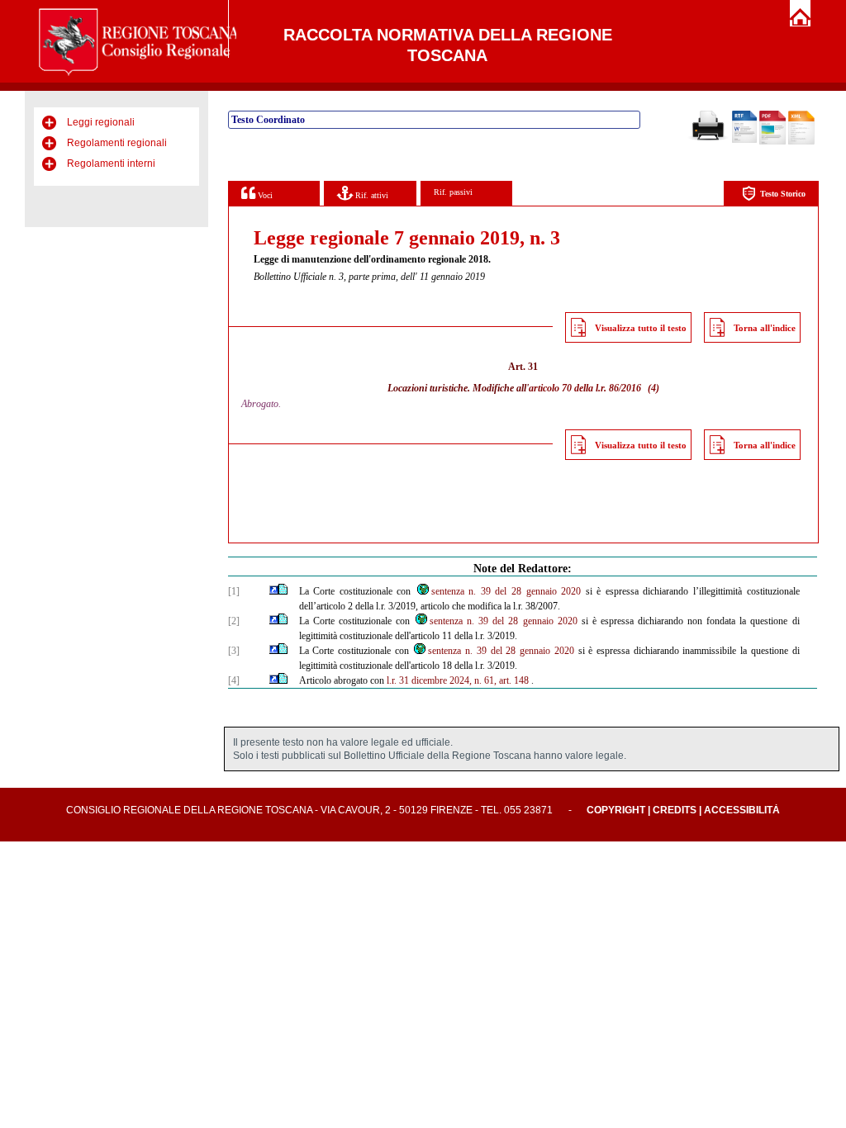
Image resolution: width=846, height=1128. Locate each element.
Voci (264, 195)
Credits (674, 810)
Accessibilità (742, 810)
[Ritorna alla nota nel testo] (273, 591)
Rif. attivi (370, 195)
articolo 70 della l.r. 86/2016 (585, 388)
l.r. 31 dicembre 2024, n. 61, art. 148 (458, 680)
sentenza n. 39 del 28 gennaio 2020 (506, 591)
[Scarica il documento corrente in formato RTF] (744, 139)
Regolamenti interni (111, 163)
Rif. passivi (453, 192)
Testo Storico (783, 193)
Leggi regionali (101, 122)
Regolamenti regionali (117, 143)
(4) (653, 388)
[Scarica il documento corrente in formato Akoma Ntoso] (801, 141)
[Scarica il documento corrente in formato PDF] (772, 141)
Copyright (616, 810)
